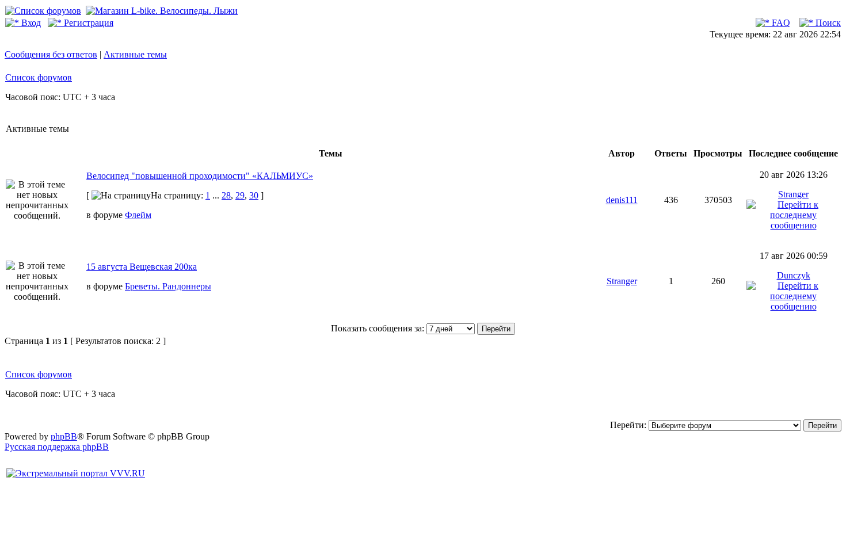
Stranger (793, 194)
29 (240, 195)
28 (226, 195)
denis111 (622, 200)
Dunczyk (793, 275)
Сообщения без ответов (51, 54)
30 (253, 195)
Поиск (827, 23)
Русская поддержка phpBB (57, 447)
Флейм (138, 215)
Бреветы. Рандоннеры (168, 286)
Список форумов (38, 77)
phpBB (64, 436)
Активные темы (135, 54)
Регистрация (87, 23)
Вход (30, 23)
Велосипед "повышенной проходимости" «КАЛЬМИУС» (199, 176)
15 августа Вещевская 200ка (141, 267)
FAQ (779, 23)
